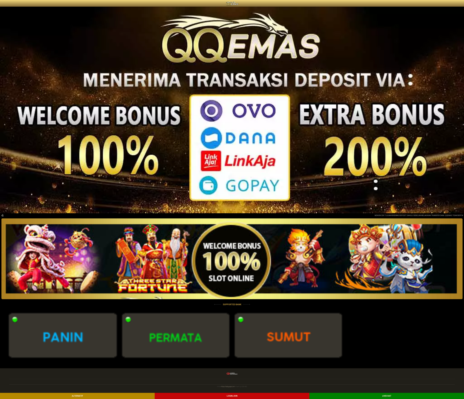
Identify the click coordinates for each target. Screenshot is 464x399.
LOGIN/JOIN (232, 396)
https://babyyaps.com (228, 386)
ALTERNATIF (77, 396)
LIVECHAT (386, 396)
